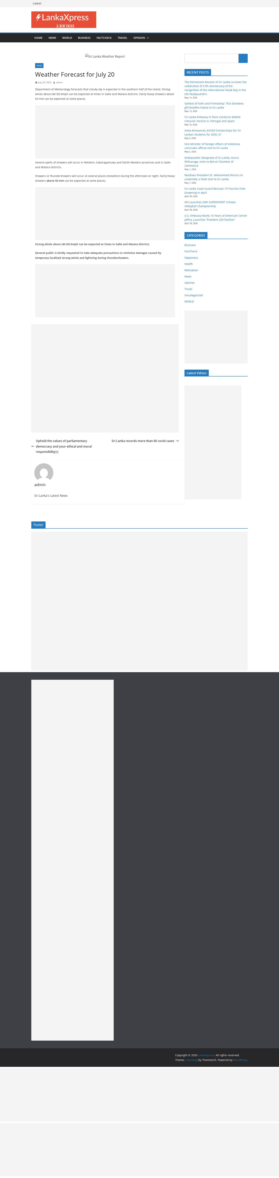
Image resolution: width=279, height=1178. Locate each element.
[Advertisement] (105, 131)
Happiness (191, 257)
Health (188, 264)
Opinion (139, 38)
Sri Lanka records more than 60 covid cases (143, 441)
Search (243, 58)
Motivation (191, 270)
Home (38, 38)
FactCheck (104, 38)
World (67, 38)
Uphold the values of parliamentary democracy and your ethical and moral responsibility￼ (64, 446)
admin (59, 82)
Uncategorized (193, 295)
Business (84, 38)
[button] (147, 37)
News (52, 38)
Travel (122, 38)
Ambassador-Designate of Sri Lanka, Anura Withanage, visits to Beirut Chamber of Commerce (211, 161)
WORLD (189, 301)
